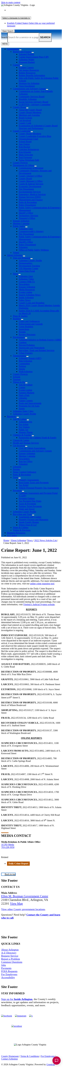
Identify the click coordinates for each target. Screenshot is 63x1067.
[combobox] (16, 18)
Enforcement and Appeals (31, 324)
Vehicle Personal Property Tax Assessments (39, 488)
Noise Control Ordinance (24, 472)
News (15, 273)
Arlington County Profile (30, 260)
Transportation (19, 355)
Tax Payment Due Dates (30, 501)
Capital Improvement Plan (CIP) (34, 57)
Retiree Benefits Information (32, 75)
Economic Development (30, 186)
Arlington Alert (26, 228)
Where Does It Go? (28, 525)
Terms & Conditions (29, 1056)
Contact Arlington (9, 1059)
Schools (16, 377)
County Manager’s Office (30, 181)
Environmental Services (30, 191)
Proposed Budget (27, 62)
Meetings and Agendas (29, 115)
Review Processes (27, 334)
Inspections (24, 329)
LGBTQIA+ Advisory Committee (34, 104)
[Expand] (20, 49)
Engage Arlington (21, 221)
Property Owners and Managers (33, 519)
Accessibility (8, 977)
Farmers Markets (26, 392)
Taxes (15, 477)
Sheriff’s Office (26, 213)
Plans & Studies (20, 316)
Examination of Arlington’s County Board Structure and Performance (38, 127)
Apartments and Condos (30, 517)
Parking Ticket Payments (30, 506)
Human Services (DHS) (30, 197)
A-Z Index (12, 535)
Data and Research (21, 258)
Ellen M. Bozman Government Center (24, 896)
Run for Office (25, 461)
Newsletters (24, 284)
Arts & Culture (26, 384)
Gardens (23, 342)
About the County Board (30, 110)
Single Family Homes (29, 522)
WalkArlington (26, 371)
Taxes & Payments (27, 503)
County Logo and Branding (31, 303)
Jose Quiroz (24, 144)
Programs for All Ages (29, 406)
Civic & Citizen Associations (32, 448)
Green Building (26, 326)
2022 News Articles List (45, 540)
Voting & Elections (21, 530)
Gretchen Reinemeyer (29, 149)
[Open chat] (56, 1060)
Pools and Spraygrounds (30, 403)
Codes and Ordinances (29, 321)
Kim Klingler (25, 152)
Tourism (17, 379)
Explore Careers (26, 67)
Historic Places (26, 432)
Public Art (23, 429)
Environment (19, 337)
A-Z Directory (8, 952)
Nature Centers (26, 400)
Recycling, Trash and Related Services (36, 350)
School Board (25, 141)
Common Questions (11, 962)
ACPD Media (7, 844)
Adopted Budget (26, 54)
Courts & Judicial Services (31, 184)
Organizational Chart (28, 139)
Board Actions (25, 117)
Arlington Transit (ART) (30, 358)
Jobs (3, 965)
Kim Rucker (24, 147)
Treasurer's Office (27, 218)
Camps (22, 387)
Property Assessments (29, 480)
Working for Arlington (29, 83)
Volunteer (23, 247)
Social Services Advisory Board (33, 102)
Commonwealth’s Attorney (31, 231)
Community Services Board (31, 96)
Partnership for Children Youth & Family (37, 437)
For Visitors (24, 427)
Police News (24, 300)
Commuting (24, 363)
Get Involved (25, 120)
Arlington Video (26, 279)
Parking (22, 366)
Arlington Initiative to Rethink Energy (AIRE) (40, 340)
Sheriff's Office (26, 242)
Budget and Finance (22, 51)
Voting (16, 252)
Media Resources (27, 289)
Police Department (27, 205)
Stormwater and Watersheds (32, 347)
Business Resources (16, 533)
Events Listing (25, 292)
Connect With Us (27, 281)
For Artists (23, 424)
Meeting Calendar (21, 223)
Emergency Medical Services (32, 194)
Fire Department (26, 189)
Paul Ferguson (25, 157)
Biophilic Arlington (28, 99)
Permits (22, 332)
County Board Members (30, 112)
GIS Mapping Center (28, 268)
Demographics (25, 263)
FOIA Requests (9, 971)
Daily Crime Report (18, 863)
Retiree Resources (27, 73)
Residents (11, 416)
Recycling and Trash (22, 514)
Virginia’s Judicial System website (39, 604)
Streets (22, 369)
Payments (17, 490)
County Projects (20, 162)
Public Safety (19, 226)
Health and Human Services (26, 443)
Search (4, 37)
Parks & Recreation (28, 202)
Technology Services (28, 215)
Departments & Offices (23, 165)
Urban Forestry (26, 353)
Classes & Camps (21, 440)
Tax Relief (23, 485)
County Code (25, 123)
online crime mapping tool (42, 583)
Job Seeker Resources (29, 70)
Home (6, 540)
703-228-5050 (7, 847)
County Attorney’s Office (30, 176)
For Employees (9, 974)
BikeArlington (25, 361)
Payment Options (27, 498)
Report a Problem (10, 958)
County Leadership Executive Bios (35, 136)
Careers (16, 65)
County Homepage (10, 1056)
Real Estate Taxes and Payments (34, 482)
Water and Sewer (27, 509)
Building (17, 318)
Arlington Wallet (26, 59)
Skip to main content (10, 2)
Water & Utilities (20, 527)
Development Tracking (29, 266)
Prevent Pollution (27, 345)
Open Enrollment (27, 86)
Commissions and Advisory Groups (29, 88)
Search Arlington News (29, 295)
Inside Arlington (26, 297)
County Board (19, 107)
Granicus (50, 1064)
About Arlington (14, 255)
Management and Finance (31, 199)
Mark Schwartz (26, 154)
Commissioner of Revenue (31, 168)
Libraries (23, 398)
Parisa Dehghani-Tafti (29, 160)
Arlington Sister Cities (23, 411)
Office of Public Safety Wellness (34, 250)
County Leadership (22, 131)
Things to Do (19, 382)
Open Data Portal (27, 271)
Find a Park (24, 395)
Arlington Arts (25, 421)
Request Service (9, 955)
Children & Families (22, 435)
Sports (22, 408)
